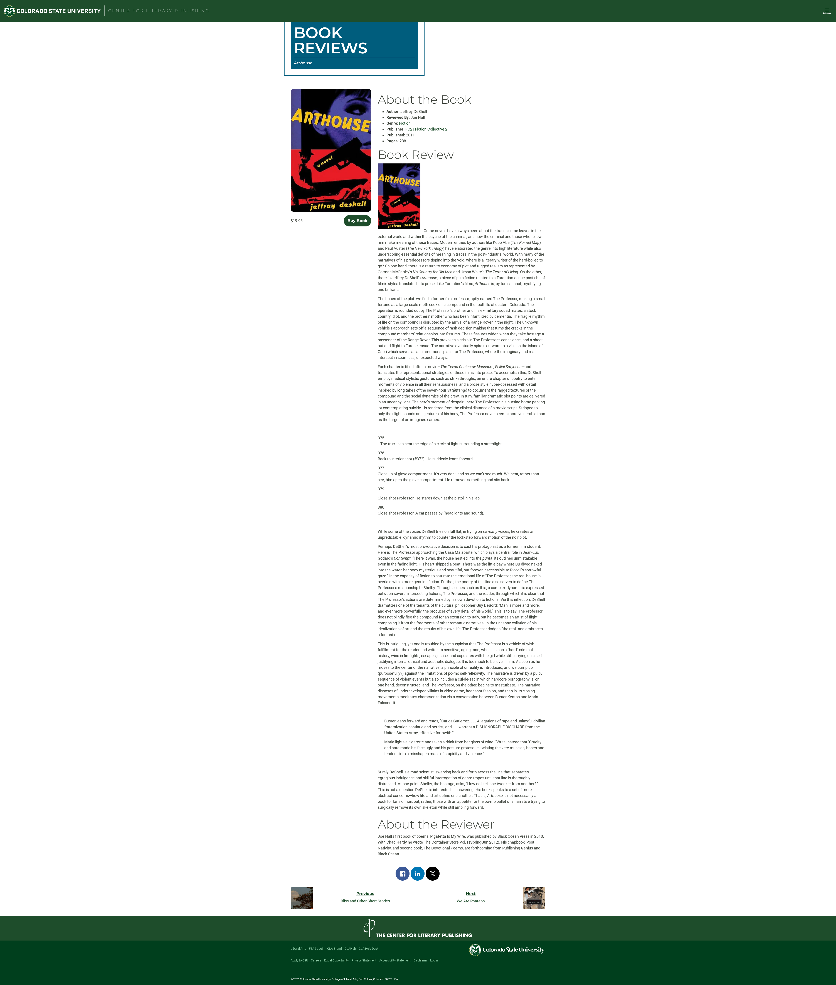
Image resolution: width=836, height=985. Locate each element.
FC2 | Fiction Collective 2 (426, 129)
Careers (316, 960)
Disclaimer (420, 960)
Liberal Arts (298, 948)
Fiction (405, 123)
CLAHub (350, 948)
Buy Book (357, 220)
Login (434, 960)
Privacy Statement (364, 960)
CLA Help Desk (368, 948)
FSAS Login (316, 948)
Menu (827, 13)
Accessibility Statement (395, 960)
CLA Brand (334, 948)
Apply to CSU (299, 960)
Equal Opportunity (336, 960)
